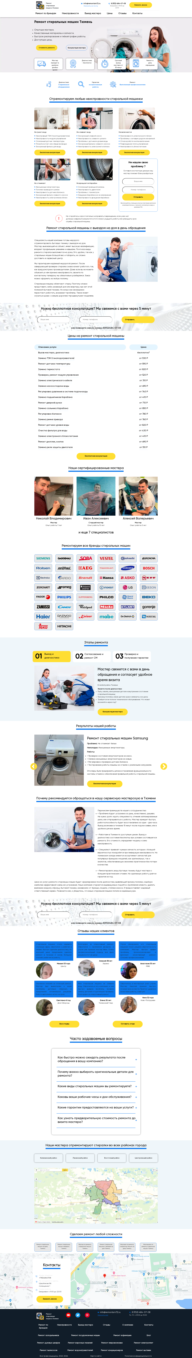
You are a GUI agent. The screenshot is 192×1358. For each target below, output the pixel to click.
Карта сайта (96, 1356)
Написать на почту (91, 6)
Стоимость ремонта (47, 48)
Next (161, 764)
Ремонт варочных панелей (80, 1343)
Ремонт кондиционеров (112, 1350)
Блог (149, 1335)
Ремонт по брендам (45, 13)
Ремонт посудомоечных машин (85, 1335)
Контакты (137, 13)
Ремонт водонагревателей (80, 1350)
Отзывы (122, 13)
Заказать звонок (140, 5)
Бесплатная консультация (50, 152)
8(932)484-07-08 (112, 328)
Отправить (138, 197)
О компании (127, 1325)
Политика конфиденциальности (138, 1356)
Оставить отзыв (128, 1024)
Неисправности (70, 13)
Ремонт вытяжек (143, 1350)
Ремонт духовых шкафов (48, 1343)
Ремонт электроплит (143, 1343)
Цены (109, 13)
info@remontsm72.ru (92, 3)
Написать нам (103, 1315)
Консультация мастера (77, 48)
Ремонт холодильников (48, 1335)
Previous (31, 764)
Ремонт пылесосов (48, 1350)
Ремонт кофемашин (122, 1335)
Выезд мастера (93, 13)
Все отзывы (64, 1024)
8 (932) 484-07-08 (118, 3)
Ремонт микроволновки (112, 1343)
